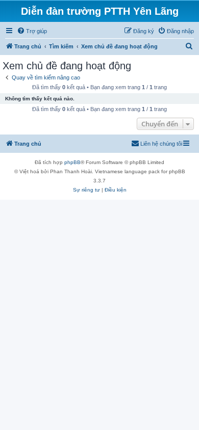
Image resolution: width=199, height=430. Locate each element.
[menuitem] (32, 31)
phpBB (72, 162)
